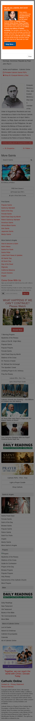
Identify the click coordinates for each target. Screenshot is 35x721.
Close (30, 56)
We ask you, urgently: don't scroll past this (16, 8)
